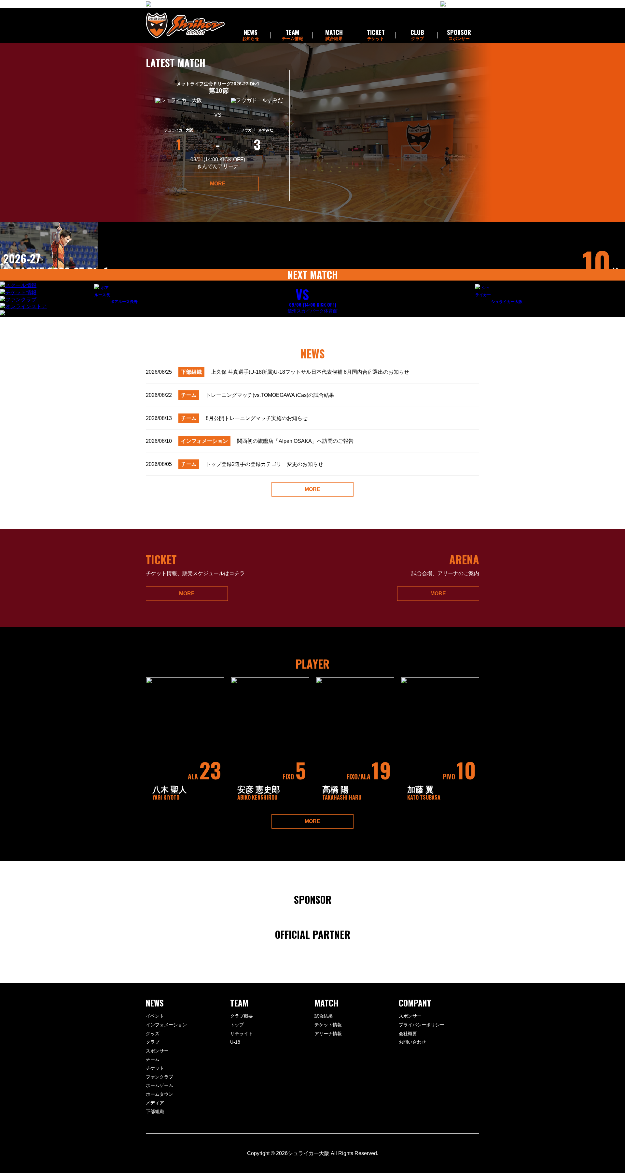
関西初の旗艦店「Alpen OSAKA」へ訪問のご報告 (250, 441)
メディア (155, 1102)
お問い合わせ (412, 1042)
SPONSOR (459, 35)
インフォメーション (166, 1024)
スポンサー (157, 1050)
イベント (155, 1016)
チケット (155, 1068)
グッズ (153, 1033)
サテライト (241, 1033)
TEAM (292, 35)
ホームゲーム (159, 1085)
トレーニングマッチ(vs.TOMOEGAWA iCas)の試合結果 (240, 395)
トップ (237, 1024)
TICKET (376, 35)
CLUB (417, 35)
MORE (218, 183)
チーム (153, 1059)
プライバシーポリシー (421, 1024)
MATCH (334, 35)
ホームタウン (159, 1094)
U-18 (235, 1042)
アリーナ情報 (328, 1033)
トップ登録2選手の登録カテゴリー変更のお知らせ (234, 464)
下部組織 (155, 1111)
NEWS (250, 35)
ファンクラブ (159, 1076)
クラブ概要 (241, 1016)
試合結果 (323, 1016)
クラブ (153, 1042)
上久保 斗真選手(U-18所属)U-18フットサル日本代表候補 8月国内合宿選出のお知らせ (277, 372)
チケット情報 (328, 1024)
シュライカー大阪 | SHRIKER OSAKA (185, 25)
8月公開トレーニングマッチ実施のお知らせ (227, 418)
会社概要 (408, 1033)
